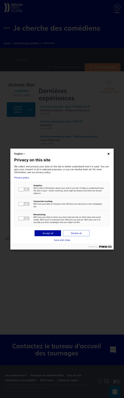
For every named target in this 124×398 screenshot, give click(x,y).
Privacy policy (21, 177)
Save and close (62, 240)
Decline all (76, 233)
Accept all (48, 233)
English (18, 153)
